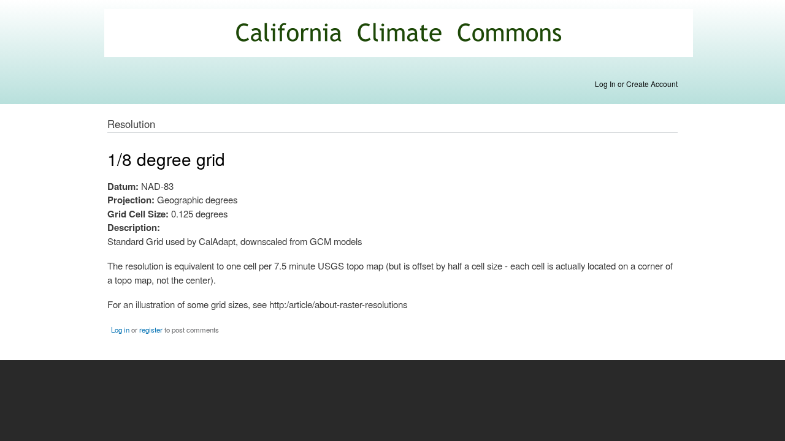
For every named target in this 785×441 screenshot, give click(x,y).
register (151, 329)
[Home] (400, 34)
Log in (120, 329)
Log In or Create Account (636, 83)
